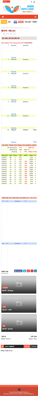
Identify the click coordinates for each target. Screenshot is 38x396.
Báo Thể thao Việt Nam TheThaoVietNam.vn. (23, 394)
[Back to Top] (19, 389)
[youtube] (34, 2)
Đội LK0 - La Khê (7, 310)
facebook (33, 346)
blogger (27, 346)
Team (16, 28)
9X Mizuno (5, 287)
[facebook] (31, 2)
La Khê (4, 306)
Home (3, 28)
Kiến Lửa (8, 28)
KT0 (13, 28)
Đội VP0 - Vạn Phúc (7, 329)
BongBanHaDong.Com (23, 392)
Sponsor (18, 22)
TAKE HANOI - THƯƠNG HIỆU (29, 22)
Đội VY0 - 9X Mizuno (7, 290)
